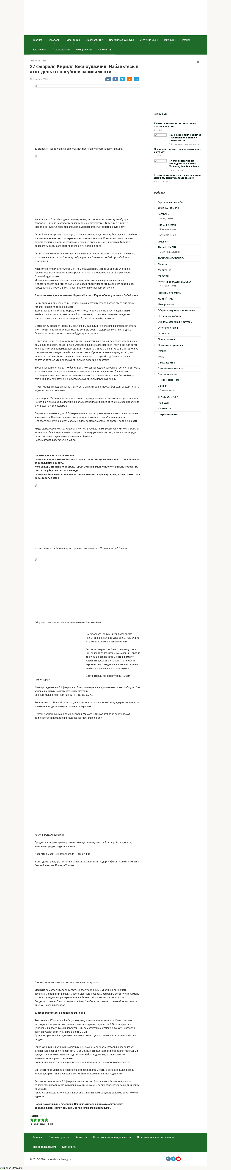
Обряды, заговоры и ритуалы (175, 321)
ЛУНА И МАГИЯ (167, 247)
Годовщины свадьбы (170, 202)
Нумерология (84, 49)
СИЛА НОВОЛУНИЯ (170, 252)
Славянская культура (121, 40)
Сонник (158, 130)
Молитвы (163, 275)
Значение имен (149, 40)
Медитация (73, 40)
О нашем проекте (59, 1137)
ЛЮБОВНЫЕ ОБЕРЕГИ (171, 258)
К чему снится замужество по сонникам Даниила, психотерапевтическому (177, 176)
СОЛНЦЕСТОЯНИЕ (168, 380)
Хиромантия (105, 49)
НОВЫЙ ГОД (165, 298)
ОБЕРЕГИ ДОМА (168, 286)
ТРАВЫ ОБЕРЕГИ (168, 396)
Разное (186, 40)
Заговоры (54, 40)
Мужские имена (168, 235)
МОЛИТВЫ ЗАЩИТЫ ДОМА (174, 281)
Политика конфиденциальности (112, 1137)
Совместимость (167, 374)
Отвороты (164, 333)
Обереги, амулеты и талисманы (184, 144)
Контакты (81, 1137)
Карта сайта (40, 49)
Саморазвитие (94, 40)
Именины (170, 40)
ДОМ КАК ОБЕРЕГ (169, 208)
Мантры (162, 264)
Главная (37, 40)
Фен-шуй (163, 402)
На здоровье (166, 218)
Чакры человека (168, 414)
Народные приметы (169, 292)
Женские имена (168, 229)
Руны (161, 356)
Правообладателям (44, 1146)
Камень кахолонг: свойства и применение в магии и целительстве (185, 137)
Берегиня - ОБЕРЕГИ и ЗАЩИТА (63, 17)
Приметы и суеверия (170, 345)
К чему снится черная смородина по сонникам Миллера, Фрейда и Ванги (184, 163)
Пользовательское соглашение (155, 1137)
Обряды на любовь (169, 316)
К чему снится (176, 170)
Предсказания (61, 49)
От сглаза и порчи (168, 327)
